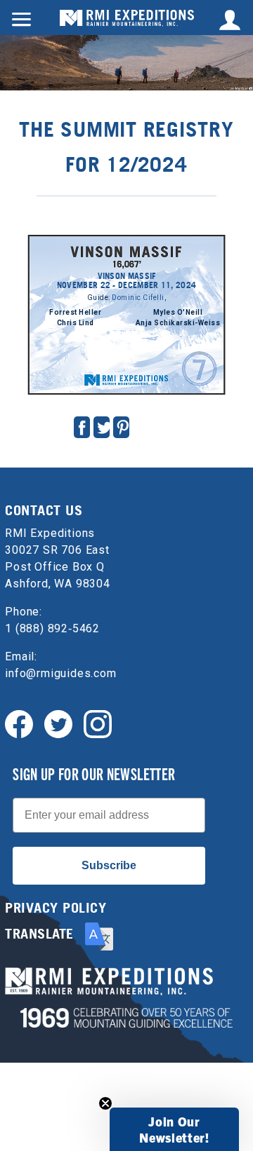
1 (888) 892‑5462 (52, 628)
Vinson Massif (127, 233)
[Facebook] (19, 723)
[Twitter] (58, 723)
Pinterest (122, 427)
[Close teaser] (105, 1103)
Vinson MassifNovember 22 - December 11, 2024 (126, 280)
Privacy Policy (55, 907)
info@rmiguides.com (60, 673)
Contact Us (43, 510)
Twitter (104, 427)
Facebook (82, 427)
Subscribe (109, 865)
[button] (174, 1129)
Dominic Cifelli (138, 297)
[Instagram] (98, 723)
